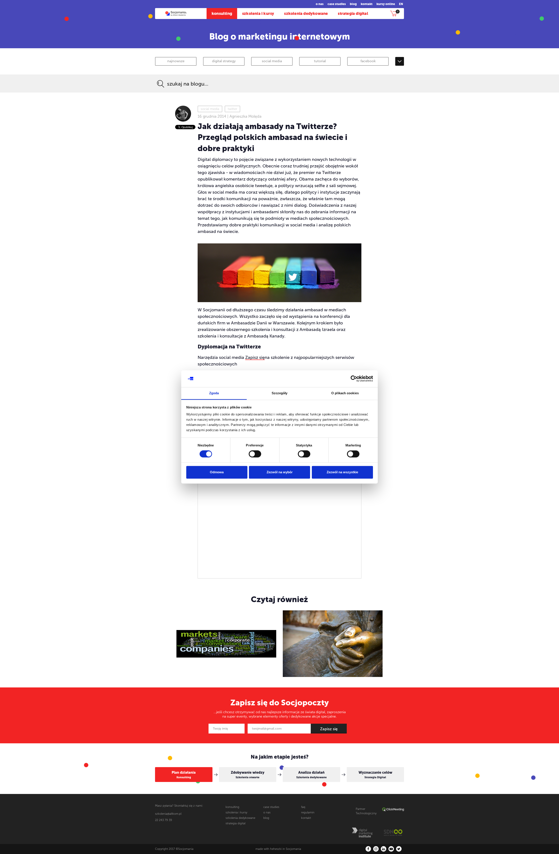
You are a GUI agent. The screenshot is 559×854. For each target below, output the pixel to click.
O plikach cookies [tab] (345, 393)
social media (272, 61)
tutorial (320, 61)
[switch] (255, 454)
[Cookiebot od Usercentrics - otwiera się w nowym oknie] (354, 378)
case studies (337, 4)
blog (353, 4)
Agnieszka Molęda (245, 116)
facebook (368, 61)
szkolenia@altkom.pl (168, 813)
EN (401, 4)
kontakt (367, 4)
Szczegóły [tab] (280, 393)
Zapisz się (255, 357)
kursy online (385, 4)
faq (303, 807)
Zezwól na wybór (280, 472)
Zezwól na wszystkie (342, 472)
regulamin (307, 812)
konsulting (222, 13)
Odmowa (217, 472)
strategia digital (353, 13)
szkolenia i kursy (258, 13)
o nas (320, 4)
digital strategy (224, 61)
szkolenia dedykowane (306, 13)
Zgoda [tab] (214, 393)
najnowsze (176, 61)
